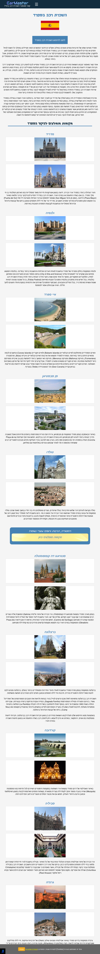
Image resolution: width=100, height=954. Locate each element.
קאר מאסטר (89, 64)
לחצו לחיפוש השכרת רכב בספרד (50, 40)
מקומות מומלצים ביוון (50, 537)
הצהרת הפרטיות (31, 949)
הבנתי (21, 949)
